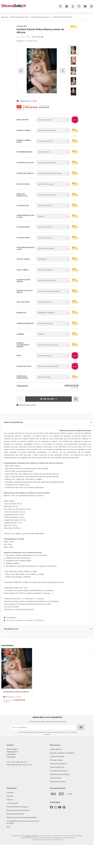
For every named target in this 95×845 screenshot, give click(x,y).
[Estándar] (74, 337)
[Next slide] (63, 71)
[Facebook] (51, 807)
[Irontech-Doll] (74, 26)
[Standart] (74, 219)
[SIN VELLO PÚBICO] (74, 273)
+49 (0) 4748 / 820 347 (18, 762)
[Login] (72, 6)
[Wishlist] (78, 6)
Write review (36, 37)
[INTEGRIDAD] (74, 262)
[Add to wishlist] (75, 399)
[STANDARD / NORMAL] (74, 315)
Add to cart (48, 399)
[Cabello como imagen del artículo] (74, 176)
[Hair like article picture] (74, 187)
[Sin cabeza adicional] (74, 144)
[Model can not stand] (74, 326)
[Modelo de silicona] (74, 305)
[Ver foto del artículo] (74, 208)
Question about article (27, 405)
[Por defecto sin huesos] (74, 251)
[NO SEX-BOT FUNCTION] (74, 283)
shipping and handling (31, 835)
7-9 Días (34, 101)
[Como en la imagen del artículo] (74, 294)
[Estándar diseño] (74, 155)
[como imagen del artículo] (74, 165)
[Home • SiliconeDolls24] (13, 9)
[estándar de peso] (74, 380)
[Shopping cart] (85, 6)
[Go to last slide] (21, 71)
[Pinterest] (64, 807)
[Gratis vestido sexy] (74, 358)
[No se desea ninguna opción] (74, 348)
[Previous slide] (6, 676)
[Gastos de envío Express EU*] (74, 369)
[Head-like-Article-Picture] (74, 133)
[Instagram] (55, 807)
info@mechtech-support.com (21, 765)
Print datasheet (11, 618)
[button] (73, 50)
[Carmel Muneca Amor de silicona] (16, 668)
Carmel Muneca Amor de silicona (16, 692)
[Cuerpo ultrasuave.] (74, 123)
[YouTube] (59, 807)
